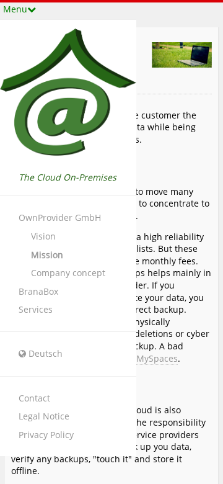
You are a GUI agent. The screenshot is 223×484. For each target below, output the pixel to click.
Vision (43, 236)
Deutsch (45, 353)
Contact (34, 398)
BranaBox (38, 291)
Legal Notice (44, 416)
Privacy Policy (46, 435)
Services (36, 309)
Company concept (68, 273)
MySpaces (157, 358)
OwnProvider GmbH (60, 217)
